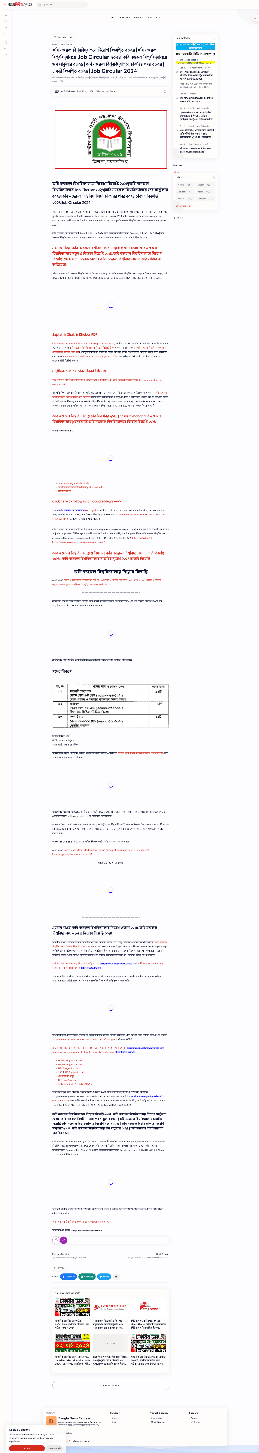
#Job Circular (60, 1268)
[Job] (111, 17)
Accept (27, 1441)
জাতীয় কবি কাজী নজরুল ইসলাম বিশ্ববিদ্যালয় (140, 753)
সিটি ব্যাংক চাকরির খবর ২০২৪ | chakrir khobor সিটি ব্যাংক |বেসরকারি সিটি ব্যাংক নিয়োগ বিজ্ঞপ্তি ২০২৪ (148, 1324)
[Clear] (85, 5)
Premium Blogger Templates (112, 1441)
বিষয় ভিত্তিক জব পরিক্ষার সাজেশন (75, 1084)
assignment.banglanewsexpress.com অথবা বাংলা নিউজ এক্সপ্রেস (84, 1040)
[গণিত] (150, 17)
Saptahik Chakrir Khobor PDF (74, 334)
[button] (68, 1276)
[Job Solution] (124, 17)
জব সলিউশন (64, 491)
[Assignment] (197, 67)
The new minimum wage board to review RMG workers (196, 99)
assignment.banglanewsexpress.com (133, 515)
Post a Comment (111, 1385)
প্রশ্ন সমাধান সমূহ (66, 1076)
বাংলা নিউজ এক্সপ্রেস (142, 538)
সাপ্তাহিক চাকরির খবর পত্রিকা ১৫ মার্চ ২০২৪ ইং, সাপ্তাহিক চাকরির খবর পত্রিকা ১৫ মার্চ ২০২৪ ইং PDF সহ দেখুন (148, 1360)
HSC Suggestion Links (69, 1068)
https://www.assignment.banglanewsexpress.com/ (78, 542)
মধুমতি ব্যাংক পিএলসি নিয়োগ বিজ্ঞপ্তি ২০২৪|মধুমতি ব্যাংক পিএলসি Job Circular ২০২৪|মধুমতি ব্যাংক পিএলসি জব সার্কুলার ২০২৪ (110, 1360)
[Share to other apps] (116, 1276)
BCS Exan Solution (67, 1080)
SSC (60, 1072)
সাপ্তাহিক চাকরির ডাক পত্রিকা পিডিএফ (79, 371)
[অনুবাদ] (193, 93)
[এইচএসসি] (206, 67)
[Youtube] (68, 1433)
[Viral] (158, 17)
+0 (63, 1240)
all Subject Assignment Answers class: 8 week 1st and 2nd (195, 150)
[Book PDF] (139, 17)
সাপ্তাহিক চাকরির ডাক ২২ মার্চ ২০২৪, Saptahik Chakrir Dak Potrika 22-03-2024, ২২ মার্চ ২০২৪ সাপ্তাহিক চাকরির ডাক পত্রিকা (72, 1360)
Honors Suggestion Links (70, 1061)
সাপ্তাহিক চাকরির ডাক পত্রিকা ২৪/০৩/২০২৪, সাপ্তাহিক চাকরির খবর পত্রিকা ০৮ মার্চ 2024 (72, 1324)
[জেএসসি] (205, 144)
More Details (55, 1441)
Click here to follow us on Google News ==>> (86, 501)
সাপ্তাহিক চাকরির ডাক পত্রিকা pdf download (80, 487)
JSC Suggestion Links (75, 1072)
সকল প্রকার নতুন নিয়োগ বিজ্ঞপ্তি (73, 483)
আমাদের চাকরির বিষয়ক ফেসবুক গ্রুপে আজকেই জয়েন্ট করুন (82, 1222)
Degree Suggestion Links (70, 1064)
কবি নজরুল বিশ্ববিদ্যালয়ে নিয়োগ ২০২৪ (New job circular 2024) (83, 343)
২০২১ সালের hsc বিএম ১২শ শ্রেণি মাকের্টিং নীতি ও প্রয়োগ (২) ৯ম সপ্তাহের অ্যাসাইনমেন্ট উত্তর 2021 (196, 75)
